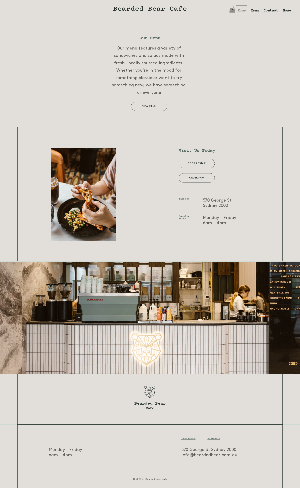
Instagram (188, 439)
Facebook (213, 439)
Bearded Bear (150, 404)
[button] (232, 9)
